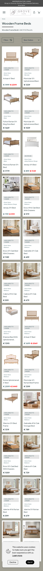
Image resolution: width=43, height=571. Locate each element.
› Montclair (26, 75)
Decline (13, 562)
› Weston (5, 420)
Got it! (30, 562)
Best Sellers (28, 40)
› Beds (5, 118)
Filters (6, 40)
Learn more (17, 555)
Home (3, 19)
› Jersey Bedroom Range (31, 161)
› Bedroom (6, 75)
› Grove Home (7, 73)
